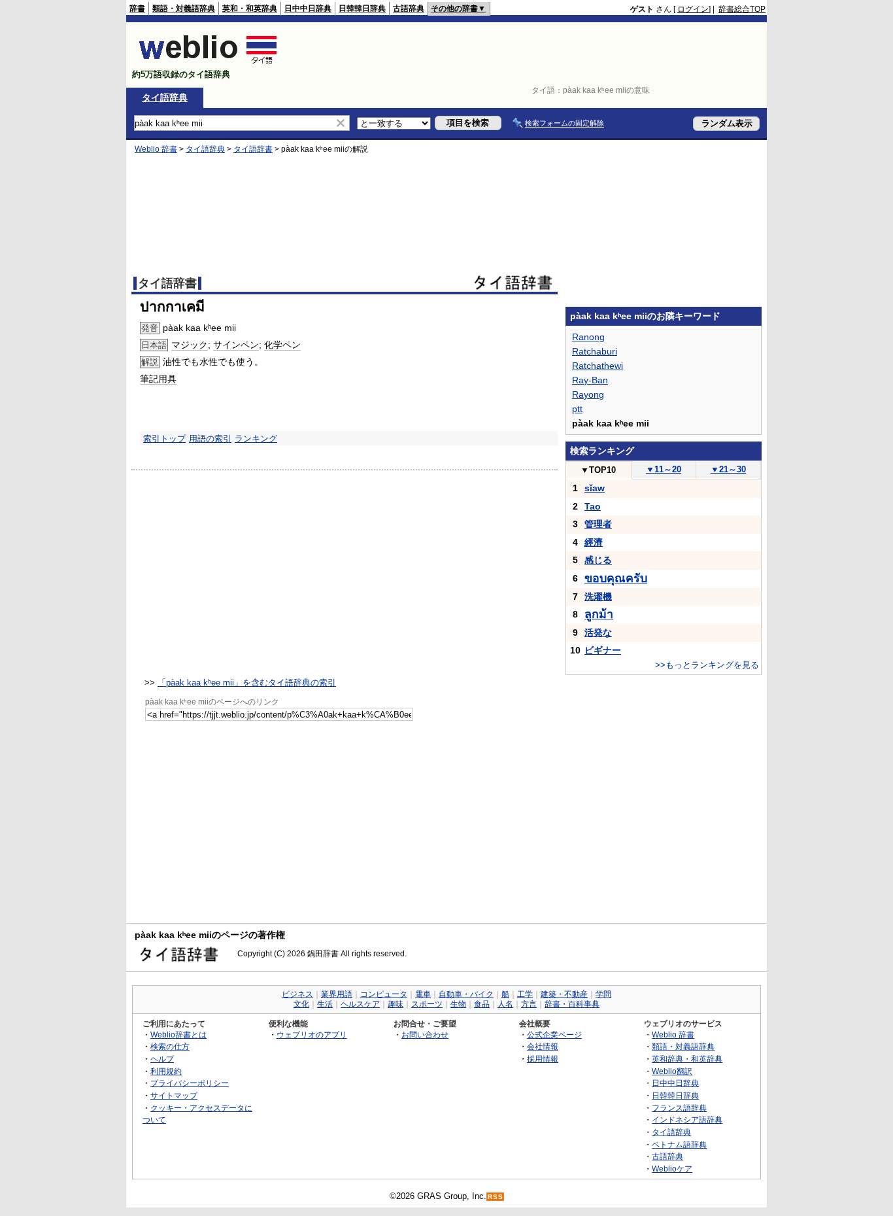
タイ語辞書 (253, 149)
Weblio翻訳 (672, 1071)
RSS (495, 1196)
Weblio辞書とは (178, 1034)
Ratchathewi (597, 365)
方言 (529, 1004)
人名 (505, 1004)
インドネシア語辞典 (687, 1119)
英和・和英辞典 (249, 8)
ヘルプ (162, 1058)
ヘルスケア (360, 1004)
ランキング (256, 438)
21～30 (728, 469)
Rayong (588, 394)
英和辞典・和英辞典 (687, 1058)
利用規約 (166, 1071)
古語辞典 (408, 8)
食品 (482, 1004)
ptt (577, 409)
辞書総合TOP (742, 9)
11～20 (663, 469)
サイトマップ (173, 1095)
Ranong (588, 337)
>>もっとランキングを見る (707, 665)
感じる (598, 560)
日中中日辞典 (307, 8)
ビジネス (297, 994)
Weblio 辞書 (156, 149)
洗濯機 (598, 596)
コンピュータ (383, 994)
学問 (603, 994)
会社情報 (542, 1046)
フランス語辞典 (679, 1107)
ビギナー (602, 650)
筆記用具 (158, 378)
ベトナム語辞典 (679, 1144)
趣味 (395, 1004)
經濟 (593, 542)
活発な (598, 632)
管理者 (598, 524)
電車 (423, 994)
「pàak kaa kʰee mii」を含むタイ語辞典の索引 (247, 682)
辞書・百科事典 (572, 1004)
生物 (458, 1004)
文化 (301, 1004)
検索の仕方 (170, 1046)
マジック (189, 344)
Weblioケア (672, 1168)
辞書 (137, 8)
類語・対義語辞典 (183, 8)
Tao (592, 506)
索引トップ (164, 438)
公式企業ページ (554, 1034)
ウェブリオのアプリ (312, 1034)
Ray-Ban (590, 380)
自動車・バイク (466, 994)
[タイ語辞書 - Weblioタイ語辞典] (208, 63)
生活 (325, 1004)
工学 (525, 994)
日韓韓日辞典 (362, 8)
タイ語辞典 (165, 97)
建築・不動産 (564, 994)
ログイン (693, 9)
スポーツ (427, 1004)
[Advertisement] (528, 55)
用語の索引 (210, 438)
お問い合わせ (424, 1034)
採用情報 (542, 1058)
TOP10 (598, 470)
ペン (291, 344)
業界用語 (336, 994)
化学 (273, 344)
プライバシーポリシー (189, 1083)
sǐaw (594, 488)
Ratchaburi (594, 351)
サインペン (236, 344)
